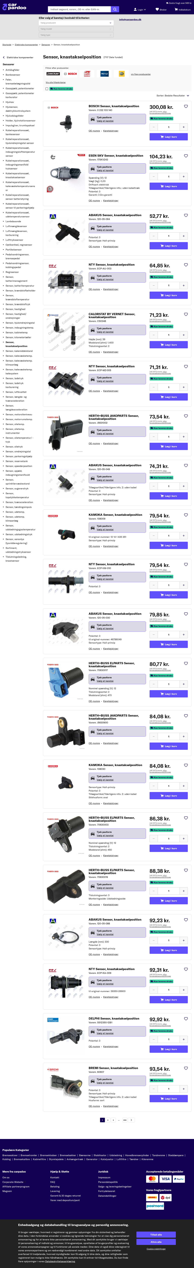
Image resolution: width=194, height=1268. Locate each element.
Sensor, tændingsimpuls (19, 506)
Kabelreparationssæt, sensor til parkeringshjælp (20, 205)
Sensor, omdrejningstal (18, 451)
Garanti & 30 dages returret (65, 1195)
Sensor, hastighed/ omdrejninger (16, 315)
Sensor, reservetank (17, 461)
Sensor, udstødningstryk (19, 534)
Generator (92, 1159)
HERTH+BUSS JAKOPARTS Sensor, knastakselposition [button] (114, 417)
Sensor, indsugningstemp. (20, 327)
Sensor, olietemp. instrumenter (15, 430)
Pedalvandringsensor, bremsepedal (17, 256)
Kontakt (54, 1177)
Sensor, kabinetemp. (17, 332)
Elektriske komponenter (26, 44)
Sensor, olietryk (14, 446)
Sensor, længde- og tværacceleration (16, 398)
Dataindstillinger (107, 1195)
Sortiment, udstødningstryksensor (18, 549)
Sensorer (46, 44)
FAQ (52, 1182)
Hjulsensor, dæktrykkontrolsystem (18, 108)
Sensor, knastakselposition (67, 44)
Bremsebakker (68, 1155)
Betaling (55, 1186)
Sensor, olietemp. (15, 424)
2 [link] (107, 1120)
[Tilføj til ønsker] (186, 107)
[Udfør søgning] (115, 9)
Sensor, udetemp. (15, 511)
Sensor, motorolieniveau (19, 414)
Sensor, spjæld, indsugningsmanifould (18, 472)
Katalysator (107, 1159)
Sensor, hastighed (15, 309)
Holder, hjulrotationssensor (20, 120)
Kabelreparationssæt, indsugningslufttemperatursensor (20, 151)
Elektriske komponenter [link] (20, 57)
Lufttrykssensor (14, 239)
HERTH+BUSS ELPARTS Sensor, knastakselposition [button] (112, 665)
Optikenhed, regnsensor (19, 244)
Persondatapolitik (108, 1182)
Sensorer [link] (8, 64)
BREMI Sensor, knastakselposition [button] (113, 1067)
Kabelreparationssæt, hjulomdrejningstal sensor (20, 141)
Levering (55, 1191)
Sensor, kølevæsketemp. (19, 355)
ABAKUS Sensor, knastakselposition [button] (115, 215)
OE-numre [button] (94, 130)
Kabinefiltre (39, 1159)
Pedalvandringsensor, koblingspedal (17, 265)
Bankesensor (13, 74)
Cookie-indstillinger (156, 1249)
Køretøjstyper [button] (110, 130)
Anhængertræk (75, 1159)
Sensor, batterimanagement (16, 278)
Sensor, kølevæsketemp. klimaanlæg (19, 362)
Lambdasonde (13, 221)
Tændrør (134, 1159)
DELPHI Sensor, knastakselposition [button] (114, 1018)
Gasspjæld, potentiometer (20, 88)
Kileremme (147, 1159)
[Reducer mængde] (154, 127)
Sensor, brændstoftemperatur (17, 297)
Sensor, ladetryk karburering (14, 385)
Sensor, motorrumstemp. (19, 419)
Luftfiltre (121, 1159)
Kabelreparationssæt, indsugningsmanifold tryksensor (17, 164)
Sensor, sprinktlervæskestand (18, 481)
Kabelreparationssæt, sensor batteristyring (17, 196)
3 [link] (113, 1120)
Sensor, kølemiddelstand (19, 350)
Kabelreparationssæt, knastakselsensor (17, 175)
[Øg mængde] (184, 127)
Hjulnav (10, 102)
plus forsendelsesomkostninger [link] (160, 112)
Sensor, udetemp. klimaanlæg (15, 518)
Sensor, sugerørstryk (17, 488)
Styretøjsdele (56, 1159)
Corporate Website (12, 1182)
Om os (5, 1177)
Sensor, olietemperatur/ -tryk (19, 439)
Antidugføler (12, 69)
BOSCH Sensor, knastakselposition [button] (114, 106)
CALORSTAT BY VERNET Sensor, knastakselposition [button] (112, 316)
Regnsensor (12, 272)
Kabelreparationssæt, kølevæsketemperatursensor (20, 186)
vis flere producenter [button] (141, 74)
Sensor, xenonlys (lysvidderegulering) (16, 541)
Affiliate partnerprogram (15, 1186)
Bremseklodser (48, 1155)
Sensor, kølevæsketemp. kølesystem (19, 371)
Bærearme (85, 1155)
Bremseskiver (10, 1155)
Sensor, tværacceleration (19, 502)
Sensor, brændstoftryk (18, 304)
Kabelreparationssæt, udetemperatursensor (18, 214)
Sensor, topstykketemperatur (17, 495)
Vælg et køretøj (105, 120)
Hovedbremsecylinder (137, 1155)
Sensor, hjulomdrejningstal (20, 322)
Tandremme (158, 1155)
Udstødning (115, 1155)
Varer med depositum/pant (65, 1200)
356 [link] (124, 1120)
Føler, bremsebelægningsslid (18, 81)
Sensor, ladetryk (14, 378)
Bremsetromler (29, 1155)
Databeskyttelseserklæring (60, 1261)
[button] (52, 74)
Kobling (6, 1159)
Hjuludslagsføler (15, 115)
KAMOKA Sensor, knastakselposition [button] (115, 514)
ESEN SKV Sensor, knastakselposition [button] (116, 155)
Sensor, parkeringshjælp (19, 456)
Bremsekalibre (22, 1159)
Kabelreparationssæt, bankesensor (17, 132)
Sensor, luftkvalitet (16, 391)
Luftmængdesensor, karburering (16, 232)
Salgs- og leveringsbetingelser (115, 1186)
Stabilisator (100, 1155)
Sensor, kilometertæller (18, 337)
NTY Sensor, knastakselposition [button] (112, 264)
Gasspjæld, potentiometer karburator (20, 95)
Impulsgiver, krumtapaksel (20, 125)
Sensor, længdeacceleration (16, 407)
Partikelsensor (14, 249)
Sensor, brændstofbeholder (20, 290)
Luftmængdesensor (16, 226)
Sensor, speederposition (19, 465)
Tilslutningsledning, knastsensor (16, 558)
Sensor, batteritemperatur (20, 285)
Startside (6, 44)
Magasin (7, 1191)
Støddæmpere (176, 1155)
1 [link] (102, 1120)
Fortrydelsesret (106, 1191)
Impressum (104, 1177)
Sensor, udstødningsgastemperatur (20, 527)
